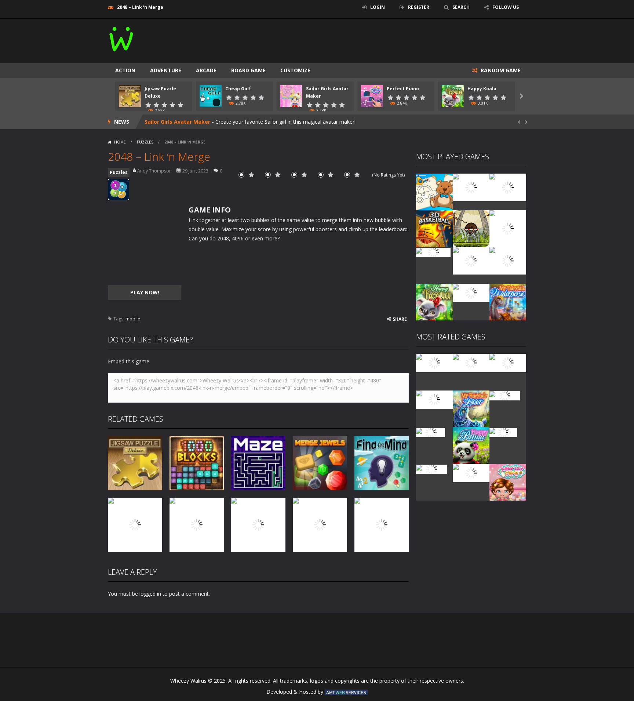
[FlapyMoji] (430, 431)
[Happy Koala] (434, 301)
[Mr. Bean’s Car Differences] (471, 362)
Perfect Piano (403, 89)
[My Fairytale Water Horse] (507, 301)
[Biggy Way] (431, 468)
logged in (150, 593)
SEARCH (461, 7)
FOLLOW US (505, 7)
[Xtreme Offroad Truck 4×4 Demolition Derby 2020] (507, 228)
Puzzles (145, 142)
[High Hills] (503, 431)
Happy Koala (481, 89)
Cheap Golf (238, 89)
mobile (132, 319)
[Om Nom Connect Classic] (507, 260)
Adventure (165, 70)
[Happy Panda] (471, 445)
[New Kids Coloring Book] (434, 191)
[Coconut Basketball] (471, 228)
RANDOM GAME (500, 70)
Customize (295, 70)
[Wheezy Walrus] (121, 37)
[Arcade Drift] (433, 251)
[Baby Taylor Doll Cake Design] (471, 186)
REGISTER (418, 7)
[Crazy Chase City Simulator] (471, 472)
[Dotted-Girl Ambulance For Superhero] (471, 260)
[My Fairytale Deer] (471, 408)
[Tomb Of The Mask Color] (507, 186)
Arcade (206, 70)
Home (120, 142)
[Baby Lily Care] (507, 481)
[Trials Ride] (504, 395)
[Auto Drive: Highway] (434, 399)
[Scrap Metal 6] (471, 292)
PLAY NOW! (144, 292)
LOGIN (377, 7)
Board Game (248, 70)
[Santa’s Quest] (434, 362)
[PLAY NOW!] (130, 95)
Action (125, 70)
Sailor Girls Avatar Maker (177, 121)
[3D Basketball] (434, 228)
